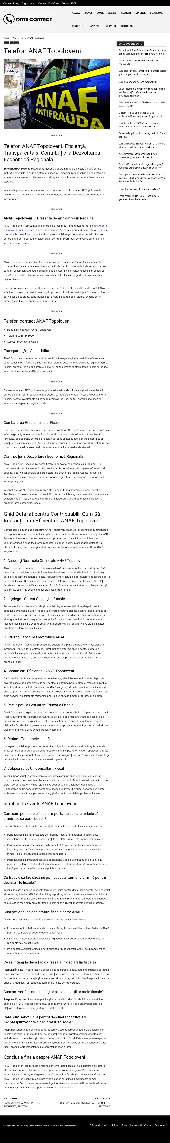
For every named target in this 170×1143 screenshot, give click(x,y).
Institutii (14, 43)
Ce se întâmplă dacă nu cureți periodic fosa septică (142, 135)
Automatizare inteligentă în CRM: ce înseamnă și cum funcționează (138, 156)
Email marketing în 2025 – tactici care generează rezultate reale (139, 198)
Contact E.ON (69, 3)
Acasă (6, 37)
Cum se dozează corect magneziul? (138, 82)
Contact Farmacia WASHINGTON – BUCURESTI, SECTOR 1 (23, 1105)
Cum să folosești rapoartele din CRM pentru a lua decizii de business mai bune (142, 145)
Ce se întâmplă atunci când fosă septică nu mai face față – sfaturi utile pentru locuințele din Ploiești (142, 92)
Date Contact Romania (39, 1125)
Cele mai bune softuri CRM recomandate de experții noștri (142, 104)
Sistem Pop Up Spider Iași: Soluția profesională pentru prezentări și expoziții (141, 114)
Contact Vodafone (48, 3)
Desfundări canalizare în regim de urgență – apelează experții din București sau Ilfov (142, 166)
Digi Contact (29, 3)
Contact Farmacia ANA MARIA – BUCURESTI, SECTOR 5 (85, 1105)
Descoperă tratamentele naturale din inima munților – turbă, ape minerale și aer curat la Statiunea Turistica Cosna (142, 178)
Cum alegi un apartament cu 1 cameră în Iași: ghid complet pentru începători (142, 73)
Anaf (15, 37)
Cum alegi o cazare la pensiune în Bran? (139, 189)
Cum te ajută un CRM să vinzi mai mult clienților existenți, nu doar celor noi (139, 125)
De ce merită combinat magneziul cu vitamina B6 (138, 62)
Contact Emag (11, 3)
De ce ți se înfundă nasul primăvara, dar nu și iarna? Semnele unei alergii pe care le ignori (142, 52)
